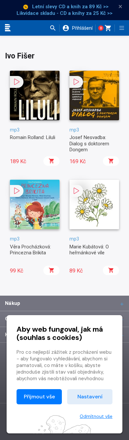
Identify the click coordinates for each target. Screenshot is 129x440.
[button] (54, 28)
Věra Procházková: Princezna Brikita (30, 250)
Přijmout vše (39, 396)
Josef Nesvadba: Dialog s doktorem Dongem (89, 143)
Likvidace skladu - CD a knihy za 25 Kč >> (64, 13)
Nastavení (90, 396)
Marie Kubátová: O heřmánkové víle (89, 250)
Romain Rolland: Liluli (32, 137)
